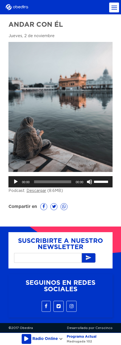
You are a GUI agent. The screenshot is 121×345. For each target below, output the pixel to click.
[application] (60, 181)
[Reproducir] (16, 182)
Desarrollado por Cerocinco (90, 328)
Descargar (36, 191)
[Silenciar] (89, 182)
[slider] (102, 181)
